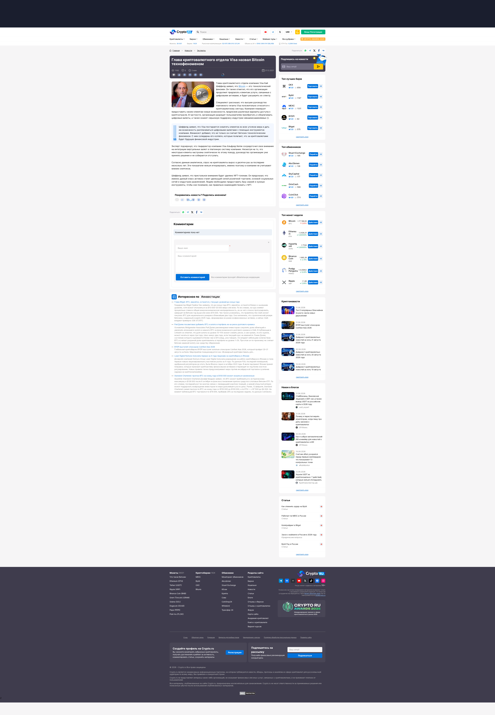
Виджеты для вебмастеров (229, 637)
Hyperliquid (293, 245)
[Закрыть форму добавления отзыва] (269, 242)
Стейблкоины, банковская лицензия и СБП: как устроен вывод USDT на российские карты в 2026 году (309, 400)
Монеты (174, 573)
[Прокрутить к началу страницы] (489, 699)
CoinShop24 (227, 602)
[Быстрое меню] (297, 32)
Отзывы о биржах (256, 602)
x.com (280, 32)
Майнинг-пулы (269, 39)
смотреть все (302, 137)
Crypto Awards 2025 (314, 39)
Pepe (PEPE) (175, 610)
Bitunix (198, 589)
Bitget (291, 126)
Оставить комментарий (192, 277)
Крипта (225, 593)
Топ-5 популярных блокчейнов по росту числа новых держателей (309, 313)
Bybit (291, 95)
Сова (224, 597)
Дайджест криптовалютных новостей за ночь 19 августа (308, 368)
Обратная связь (198, 637)
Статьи (253, 39)
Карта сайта (253, 614)
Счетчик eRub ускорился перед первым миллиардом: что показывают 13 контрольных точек (308, 458)
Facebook (319, 50)
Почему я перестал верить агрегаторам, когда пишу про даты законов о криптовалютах (309, 420)
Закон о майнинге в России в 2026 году (299, 535)
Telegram (272, 32)
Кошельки (224, 39)
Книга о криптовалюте (257, 622)
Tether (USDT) (176, 585)
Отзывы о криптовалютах (259, 606)
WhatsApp (305, 50)
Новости (239, 39)
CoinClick (293, 194)
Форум (251, 610)
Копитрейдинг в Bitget (291, 525)
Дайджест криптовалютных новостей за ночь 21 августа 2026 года (308, 340)
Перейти (313, 154)
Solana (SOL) (175, 602)
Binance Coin (292, 257)
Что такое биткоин (178, 577)
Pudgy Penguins (293, 269)
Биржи (193, 39)
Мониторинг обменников (232, 577)
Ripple (292, 281)
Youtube (265, 32)
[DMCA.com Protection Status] (247, 693)
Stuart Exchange (297, 153)
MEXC (292, 105)
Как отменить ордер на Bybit (294, 506)
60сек (224, 589)
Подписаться (305, 655)
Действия (313, 222)
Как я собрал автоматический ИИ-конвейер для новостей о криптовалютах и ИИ (309, 439)
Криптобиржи (203, 573)
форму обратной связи (312, 593)
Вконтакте (323, 50)
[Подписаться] (318, 66)
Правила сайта (306, 637)
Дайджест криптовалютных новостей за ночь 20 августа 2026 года (308, 354)
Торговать (312, 86)
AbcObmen (294, 163)
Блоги (250, 597)
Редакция (211, 637)
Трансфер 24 (227, 610)
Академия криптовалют (258, 618)
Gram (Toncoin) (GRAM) (179, 597)
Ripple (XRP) (175, 589)
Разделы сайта (255, 573)
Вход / (307, 32)
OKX (291, 85)
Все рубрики (288, 39)
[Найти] (198, 32)
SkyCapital (294, 174)
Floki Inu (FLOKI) (177, 614)
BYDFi (292, 116)
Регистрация (316, 32)
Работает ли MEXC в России (294, 516)
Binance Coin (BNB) (178, 593)
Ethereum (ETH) (176, 581)
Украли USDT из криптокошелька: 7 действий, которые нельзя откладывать (309, 477)
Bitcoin (242, 86)
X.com (314, 50)
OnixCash (293, 184)
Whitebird (226, 606)
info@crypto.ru (320, 595)
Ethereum (292, 232)
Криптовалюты (176, 39)
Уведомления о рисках (251, 637)
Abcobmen (226, 581)
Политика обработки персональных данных (280, 637)
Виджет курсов (254, 626)
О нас (185, 637)
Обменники (208, 39)
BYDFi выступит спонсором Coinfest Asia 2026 (194, 347)
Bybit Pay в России (290, 544)
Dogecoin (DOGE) (177, 606)
